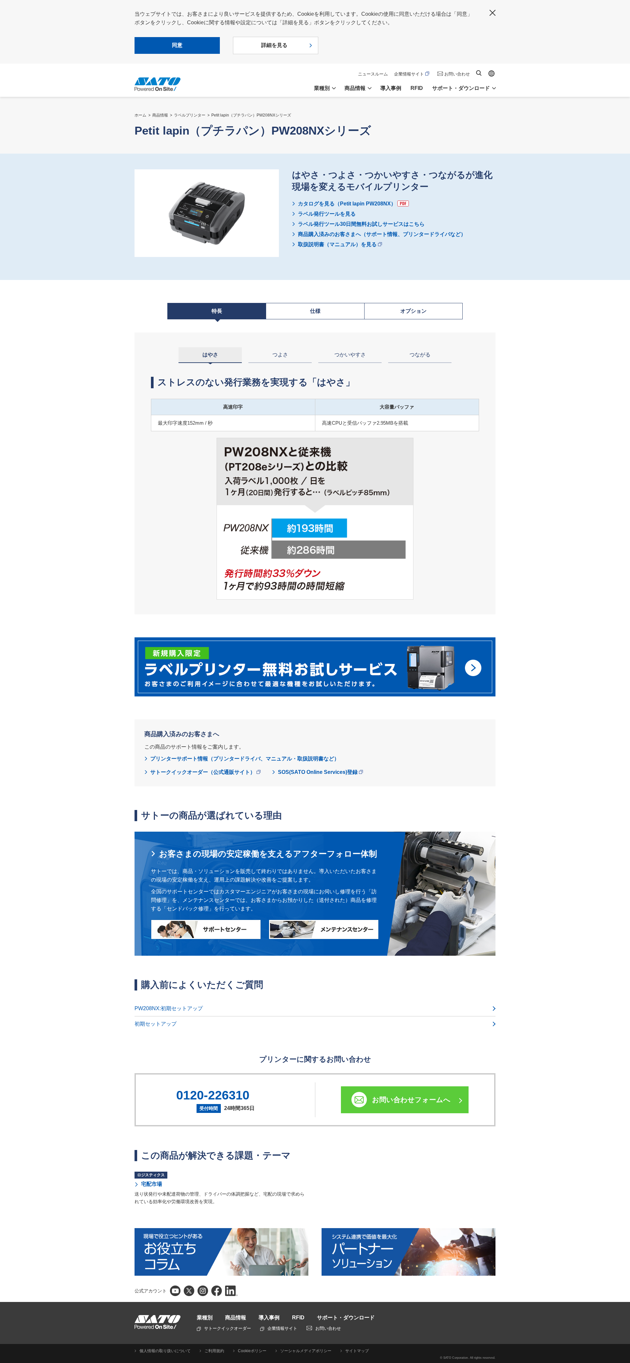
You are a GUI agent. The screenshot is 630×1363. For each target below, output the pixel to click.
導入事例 (390, 88)
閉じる (492, 13)
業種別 (205, 1317)
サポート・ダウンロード (346, 1317)
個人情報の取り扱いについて (165, 1351)
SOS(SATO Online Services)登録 (318, 772)
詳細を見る (274, 45)
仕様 (315, 311)
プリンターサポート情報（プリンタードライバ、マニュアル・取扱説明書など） (244, 758)
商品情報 (160, 115)
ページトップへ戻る (622, 1341)
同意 (177, 45)
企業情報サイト (409, 74)
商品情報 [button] (355, 88)
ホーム (140, 115)
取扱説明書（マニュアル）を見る (337, 244)
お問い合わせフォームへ (411, 1099)
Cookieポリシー (252, 1351)
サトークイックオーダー (227, 1328)
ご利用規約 (214, 1351)
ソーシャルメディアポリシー (305, 1351)
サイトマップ (357, 1351)
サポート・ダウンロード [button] (461, 88)
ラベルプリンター (189, 115)
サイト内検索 (478, 73)
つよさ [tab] (280, 354)
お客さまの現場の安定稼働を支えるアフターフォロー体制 (268, 853)
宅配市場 (151, 1184)
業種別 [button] (322, 88)
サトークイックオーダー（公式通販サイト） (202, 772)
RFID (416, 88)
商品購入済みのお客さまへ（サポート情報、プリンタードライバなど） (382, 234)
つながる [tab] (420, 354)
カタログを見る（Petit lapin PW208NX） (347, 203)
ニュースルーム (373, 74)
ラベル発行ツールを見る (327, 214)
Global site (491, 73)
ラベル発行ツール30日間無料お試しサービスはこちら (361, 224)
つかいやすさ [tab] (350, 354)
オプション (413, 311)
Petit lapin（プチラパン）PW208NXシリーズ (251, 115)
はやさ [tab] (210, 354)
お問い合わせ (457, 74)
